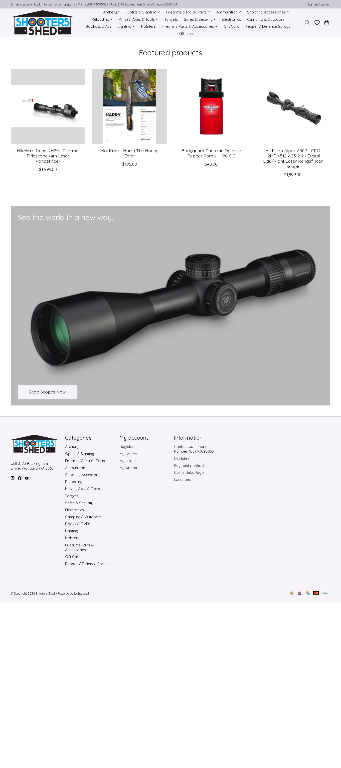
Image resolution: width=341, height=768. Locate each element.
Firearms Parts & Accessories (79, 547)
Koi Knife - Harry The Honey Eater (130, 152)
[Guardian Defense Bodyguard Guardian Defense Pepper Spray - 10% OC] (211, 106)
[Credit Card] (308, 593)
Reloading (73, 481)
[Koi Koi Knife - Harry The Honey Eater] (129, 106)
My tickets (128, 460)
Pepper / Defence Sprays (267, 26)
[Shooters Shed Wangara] (43, 22)
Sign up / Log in (318, 4)
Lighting (71, 530)
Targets (171, 19)
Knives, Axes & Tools (82, 488)
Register (127, 446)
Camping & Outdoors (266, 19)
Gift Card (231, 26)
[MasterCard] (316, 593)
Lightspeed (81, 593)
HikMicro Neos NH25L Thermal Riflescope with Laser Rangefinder (48, 155)
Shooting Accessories (83, 474)
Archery (72, 446)
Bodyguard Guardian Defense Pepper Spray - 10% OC (211, 152)
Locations (182, 479)
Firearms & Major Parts (85, 460)
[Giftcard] (300, 593)
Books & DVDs (99, 26)
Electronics (231, 19)
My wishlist (128, 467)
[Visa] (324, 593)
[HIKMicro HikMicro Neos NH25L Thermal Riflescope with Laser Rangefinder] (48, 106)
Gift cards (187, 33)
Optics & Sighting (79, 453)
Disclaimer (183, 458)
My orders (128, 453)
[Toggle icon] (307, 22)
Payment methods (189, 465)
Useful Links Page (189, 472)
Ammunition (75, 467)
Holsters (148, 26)
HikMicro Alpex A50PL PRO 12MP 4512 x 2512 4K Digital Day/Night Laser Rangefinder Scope (293, 158)
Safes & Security (79, 503)
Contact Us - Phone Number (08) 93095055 (194, 449)
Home (91, 12)
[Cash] (292, 593)
